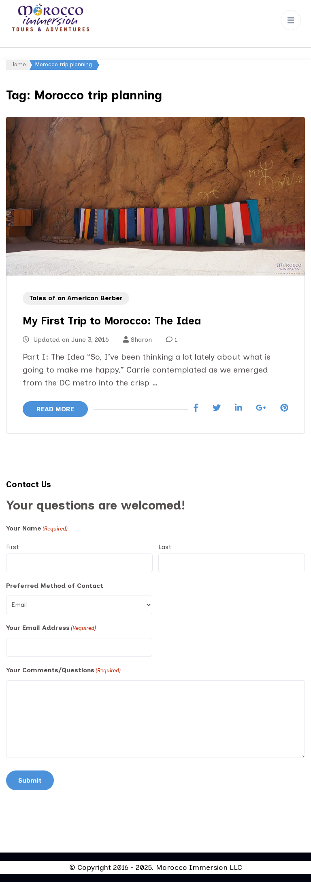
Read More (55, 409)
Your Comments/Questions (63, 670)
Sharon (141, 339)
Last (164, 547)
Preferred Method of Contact (54, 585)
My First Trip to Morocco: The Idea (112, 320)
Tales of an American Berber (76, 298)
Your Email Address (51, 628)
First (12, 547)
